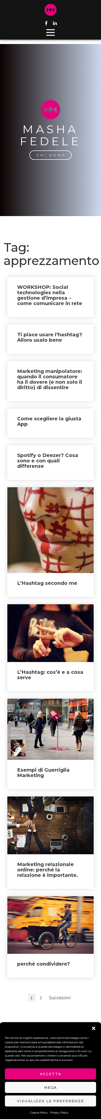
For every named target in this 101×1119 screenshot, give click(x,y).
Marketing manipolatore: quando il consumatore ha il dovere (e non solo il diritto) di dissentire (49, 379)
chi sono (51, 155)
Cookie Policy (39, 1112)
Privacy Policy (59, 1112)
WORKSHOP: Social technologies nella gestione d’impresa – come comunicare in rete (49, 295)
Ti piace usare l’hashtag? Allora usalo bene (49, 337)
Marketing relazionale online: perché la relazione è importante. (47, 869)
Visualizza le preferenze (50, 1101)
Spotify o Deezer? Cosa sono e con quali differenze (47, 460)
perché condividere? (43, 964)
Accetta (50, 1074)
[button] (93, 1028)
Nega (50, 1087)
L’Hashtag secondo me (47, 583)
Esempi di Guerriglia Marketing (43, 772)
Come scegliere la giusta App (49, 421)
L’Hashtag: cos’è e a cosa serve (50, 674)
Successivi (60, 997)
